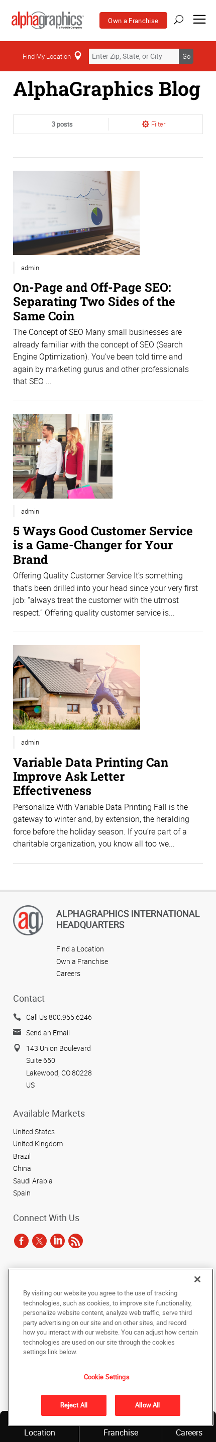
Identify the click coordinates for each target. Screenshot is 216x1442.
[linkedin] (57, 1241)
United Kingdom (38, 1143)
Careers (68, 973)
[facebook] (21, 1241)
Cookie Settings (107, 1376)
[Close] (197, 1279)
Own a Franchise (133, 20)
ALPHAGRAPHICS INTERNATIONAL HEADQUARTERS (128, 918)
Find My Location (47, 56)
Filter (158, 124)
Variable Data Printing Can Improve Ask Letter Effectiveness (90, 776)
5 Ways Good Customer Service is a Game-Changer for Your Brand (103, 544)
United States (34, 1131)
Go (186, 56)
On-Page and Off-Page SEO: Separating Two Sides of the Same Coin (94, 301)
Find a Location (80, 948)
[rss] (75, 1241)
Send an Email (48, 1032)
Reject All (73, 1404)
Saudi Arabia (33, 1180)
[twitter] (39, 1241)
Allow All (147, 1404)
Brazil (22, 1156)
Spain (22, 1192)
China (22, 1168)
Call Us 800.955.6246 (59, 1017)
